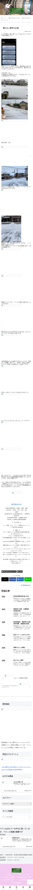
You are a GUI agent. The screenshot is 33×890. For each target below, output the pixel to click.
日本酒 (20, 571)
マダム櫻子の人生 (9, 880)
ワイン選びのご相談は (8, 877)
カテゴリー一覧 (24, 874)
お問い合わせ (24, 880)
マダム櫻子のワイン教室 (24, 877)
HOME (8, 874)
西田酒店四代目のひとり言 (9, 571)
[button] (29, 817)
